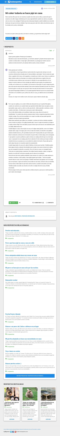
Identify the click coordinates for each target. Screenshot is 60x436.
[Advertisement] (22, 28)
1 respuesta (10, 238)
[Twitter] (11, 432)
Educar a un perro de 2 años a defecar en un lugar (22, 326)
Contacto (21, 429)
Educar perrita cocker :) (13, 363)
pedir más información (28, 216)
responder (18, 216)
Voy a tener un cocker (12, 351)
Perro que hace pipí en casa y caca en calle (19, 243)
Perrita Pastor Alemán (12, 314)
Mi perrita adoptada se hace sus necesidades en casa (23, 339)
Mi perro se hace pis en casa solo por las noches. (21, 268)
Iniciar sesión (38, 2)
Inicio (5, 429)
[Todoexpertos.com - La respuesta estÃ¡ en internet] (15, 2)
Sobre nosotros (10, 429)
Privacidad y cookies (36, 429)
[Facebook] (13, 432)
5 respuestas (10, 288)
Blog (17, 429)
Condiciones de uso (27, 429)
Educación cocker (11, 280)
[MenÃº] (6, 2)
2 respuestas (10, 334)
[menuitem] (14, 38)
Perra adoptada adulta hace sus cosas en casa (21, 255)
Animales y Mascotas (11, 8)
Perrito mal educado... (12, 230)
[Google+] (15, 432)
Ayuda (14, 429)
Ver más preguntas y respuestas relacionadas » (30, 375)
